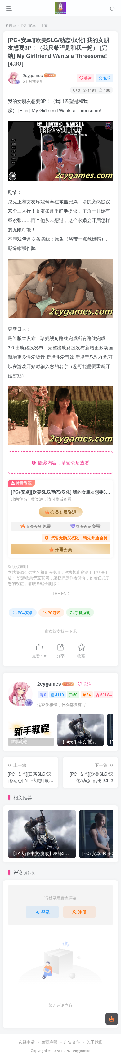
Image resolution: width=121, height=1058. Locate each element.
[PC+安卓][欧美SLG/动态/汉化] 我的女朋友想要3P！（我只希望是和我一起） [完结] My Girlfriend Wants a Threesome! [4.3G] (58, 51)
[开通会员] (111, 1019)
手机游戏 (82, 612)
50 (75, 694)
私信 (107, 77)
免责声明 (49, 1042)
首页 (12, 25)
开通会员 (63, 549)
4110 (59, 694)
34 (89, 694)
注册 (82, 912)
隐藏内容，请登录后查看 (62, 462)
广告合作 (72, 1042)
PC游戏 (53, 612)
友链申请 (27, 1042)
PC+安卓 (28, 25)
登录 (45, 912)
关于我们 (95, 1042)
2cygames (33, 75)
